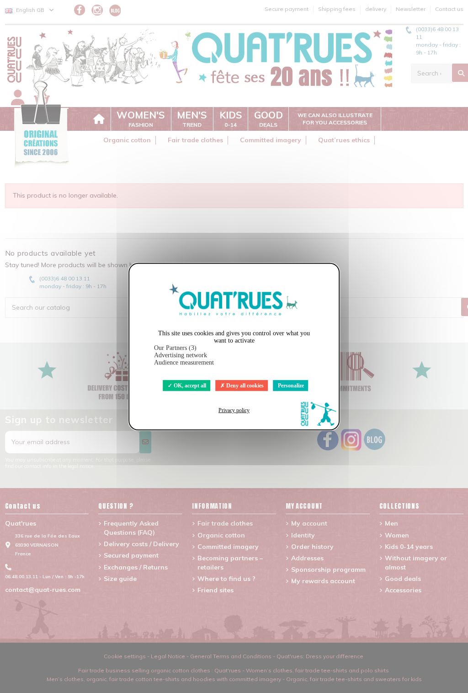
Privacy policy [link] (234, 410)
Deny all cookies (244, 385)
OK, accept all (189, 385)
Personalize (291, 385)
